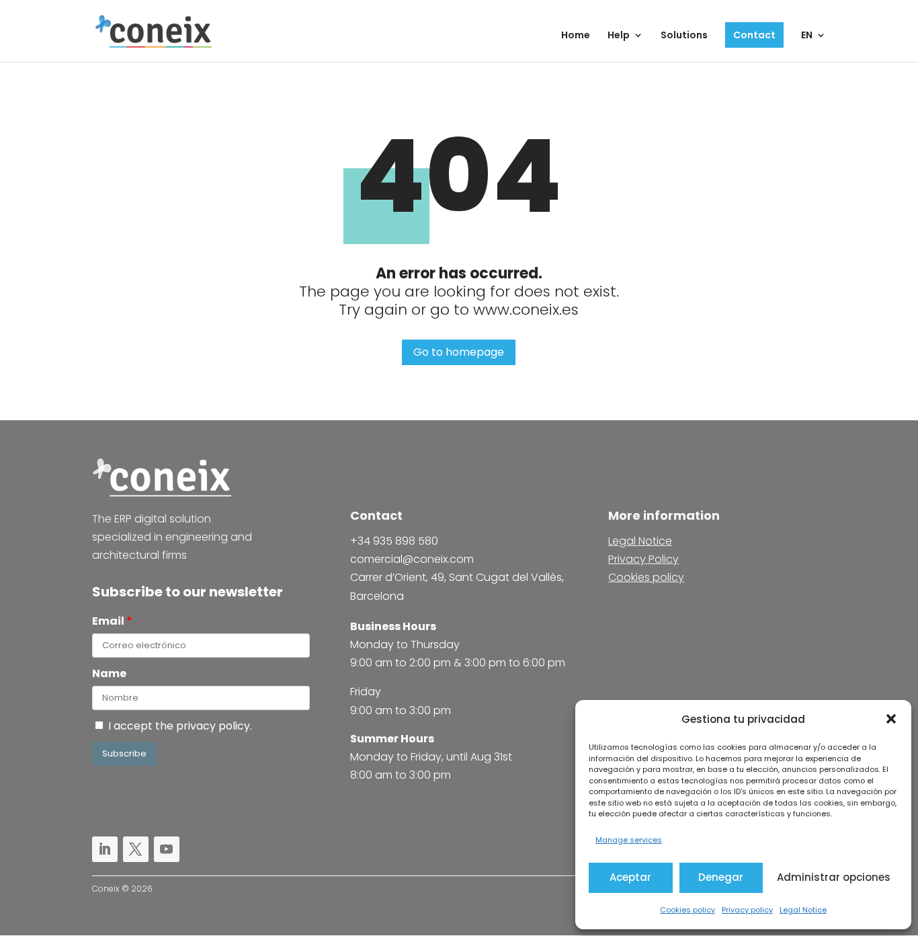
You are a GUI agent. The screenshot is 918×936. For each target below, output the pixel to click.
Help (619, 36)
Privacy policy (747, 909)
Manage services (628, 839)
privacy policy (213, 726)
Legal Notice (803, 909)
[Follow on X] (136, 849)
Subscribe (124, 753)
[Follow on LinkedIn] (105, 849)
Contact (754, 35)
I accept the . (182, 726)
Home (575, 36)
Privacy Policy (643, 559)
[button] (891, 719)
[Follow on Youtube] (166, 849)
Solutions (684, 36)
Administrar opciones (833, 877)
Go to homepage (458, 352)
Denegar (720, 877)
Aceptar (630, 877)
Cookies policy (687, 909)
